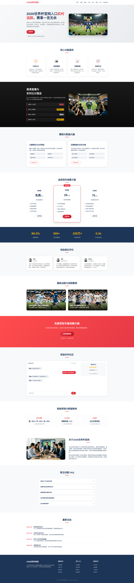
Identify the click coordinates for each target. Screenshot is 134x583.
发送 (73, 393)
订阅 (89, 2)
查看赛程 (40, 32)
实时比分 (60, 567)
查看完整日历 (34, 162)
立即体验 (30, 31)
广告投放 (95, 569)
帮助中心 (78, 569)
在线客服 (95, 567)
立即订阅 (67, 216)
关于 (100, 2)
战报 (97, 2)
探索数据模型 (76, 162)
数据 (85, 2)
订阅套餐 (78, 564)
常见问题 (105, 2)
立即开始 (39, 216)
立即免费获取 (67, 334)
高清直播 (60, 564)
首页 (77, 2)
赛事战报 (60, 569)
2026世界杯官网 (33, 2)
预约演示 (95, 572)
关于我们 (95, 564)
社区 (93, 2)
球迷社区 (60, 572)
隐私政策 (78, 572)
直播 (81, 2)
